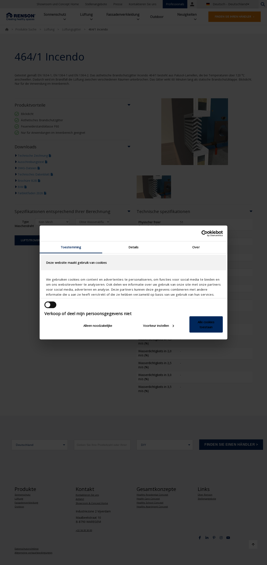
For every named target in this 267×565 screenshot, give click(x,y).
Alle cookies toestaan (206, 324)
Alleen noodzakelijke (97, 325)
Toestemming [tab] (71, 247)
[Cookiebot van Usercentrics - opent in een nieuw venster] (204, 233)
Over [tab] (196, 247)
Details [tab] (133, 247)
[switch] (50, 304)
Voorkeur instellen (156, 325)
